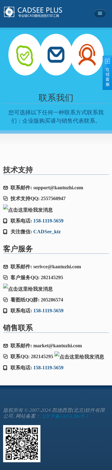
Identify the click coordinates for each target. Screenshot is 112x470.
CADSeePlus (40, 12)
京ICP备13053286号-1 (65, 416)
